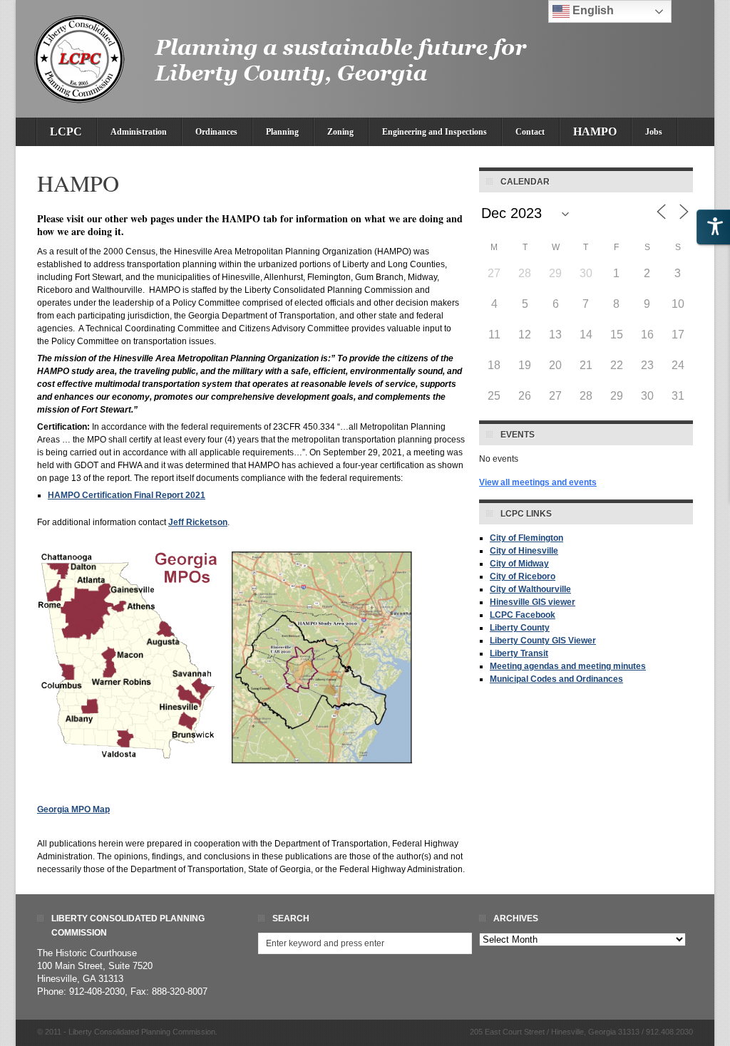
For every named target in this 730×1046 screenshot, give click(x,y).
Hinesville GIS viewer (532, 602)
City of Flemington (526, 538)
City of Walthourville (530, 589)
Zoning (340, 132)
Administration (138, 132)
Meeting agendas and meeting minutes (568, 666)
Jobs (653, 132)
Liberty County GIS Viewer (543, 641)
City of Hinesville (524, 551)
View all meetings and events (538, 482)
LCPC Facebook (522, 615)
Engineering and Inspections (434, 132)
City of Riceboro (522, 576)
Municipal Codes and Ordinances (556, 679)
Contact (530, 132)
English (592, 10)
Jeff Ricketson (197, 522)
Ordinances (216, 132)
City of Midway (519, 564)
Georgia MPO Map (73, 809)
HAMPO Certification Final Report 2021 (126, 495)
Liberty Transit (519, 653)
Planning (282, 132)
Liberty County (520, 628)
